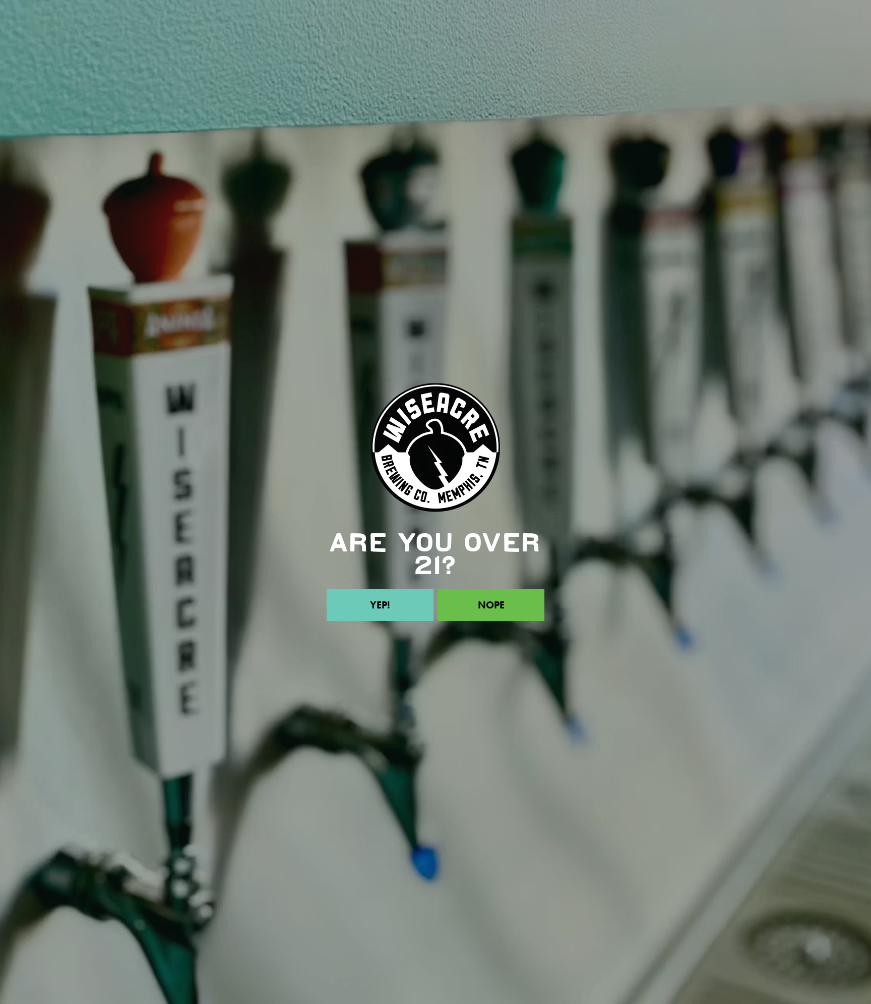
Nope (491, 604)
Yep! (380, 604)
